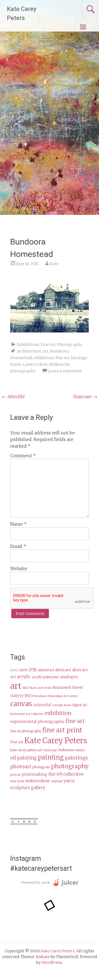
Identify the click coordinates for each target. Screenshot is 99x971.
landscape (50, 750)
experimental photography (37, 721)
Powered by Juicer (35, 882)
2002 (14, 670)
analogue (69, 677)
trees (20, 781)
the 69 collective (66, 774)
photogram (41, 767)
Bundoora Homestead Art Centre (56, 696)
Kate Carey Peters (55, 740)
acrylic (24, 676)
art (45, 351)
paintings (76, 758)
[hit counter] (24, 823)
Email (18, 546)
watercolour (37, 780)
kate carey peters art (26, 750)
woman (56, 781)
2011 (33, 669)
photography (22, 370)
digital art (79, 705)
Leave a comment (65, 370)
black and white (40, 688)
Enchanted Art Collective (27, 714)
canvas (21, 704)
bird (25, 688)
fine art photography (25, 731)
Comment (23, 455)
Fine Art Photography (61, 344)
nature (80, 750)
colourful (42, 704)
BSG (29, 695)
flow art (16, 742)
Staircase (85, 396)
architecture (29, 351)
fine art (62, 357)
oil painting (23, 758)
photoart (20, 767)
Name (18, 524)
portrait (15, 774)
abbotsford (46, 670)
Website (18, 568)
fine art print (62, 730)
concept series (62, 705)
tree (13, 781)
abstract (63, 669)
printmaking (34, 774)
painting (51, 757)
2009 (23, 670)
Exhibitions (28, 344)
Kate (54, 263)
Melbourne (59, 364)
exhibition (44, 357)
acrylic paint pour (45, 677)
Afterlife (13, 396)
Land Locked (35, 364)
